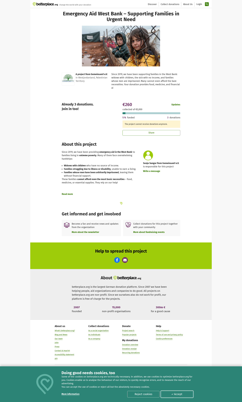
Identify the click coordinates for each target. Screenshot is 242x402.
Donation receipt (129, 349)
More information (70, 394)
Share (151, 132)
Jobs (56, 342)
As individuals (94, 334)
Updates (175, 104)
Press (57, 346)
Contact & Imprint (62, 350)
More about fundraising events (149, 232)
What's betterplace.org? (65, 330)
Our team (59, 338)
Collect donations (170, 4)
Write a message (151, 171)
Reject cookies (143, 394)
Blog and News (61, 334)
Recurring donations (131, 352)
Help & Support (162, 330)
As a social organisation (98, 330)
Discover (152, 4)
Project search (128, 330)
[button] (117, 260)
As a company (94, 338)
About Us (187, 4)
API (56, 358)
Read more (67, 194)
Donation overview (130, 345)
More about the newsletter (85, 232)
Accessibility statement (64, 354)
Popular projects (129, 334)
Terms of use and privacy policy (169, 334)
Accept (178, 394)
